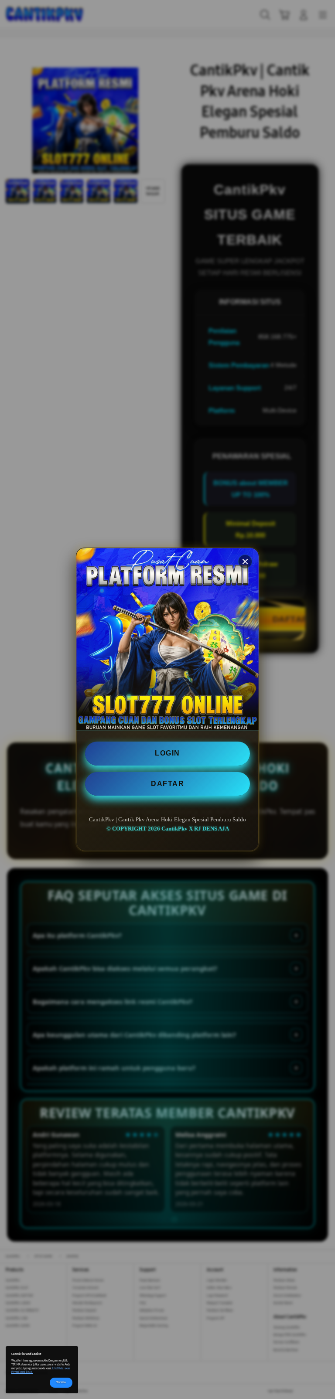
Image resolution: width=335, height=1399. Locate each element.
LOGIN (167, 753)
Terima (61, 1382)
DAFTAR (167, 783)
